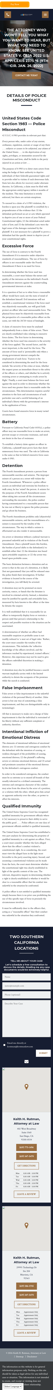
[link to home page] (26, 14)
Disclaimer (32, 1356)
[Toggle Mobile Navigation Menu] (45, 14)
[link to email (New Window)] (26, 1061)
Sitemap (20, 1356)
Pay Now (15, 4)
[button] (27, 1087)
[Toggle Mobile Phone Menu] (7, 14)
